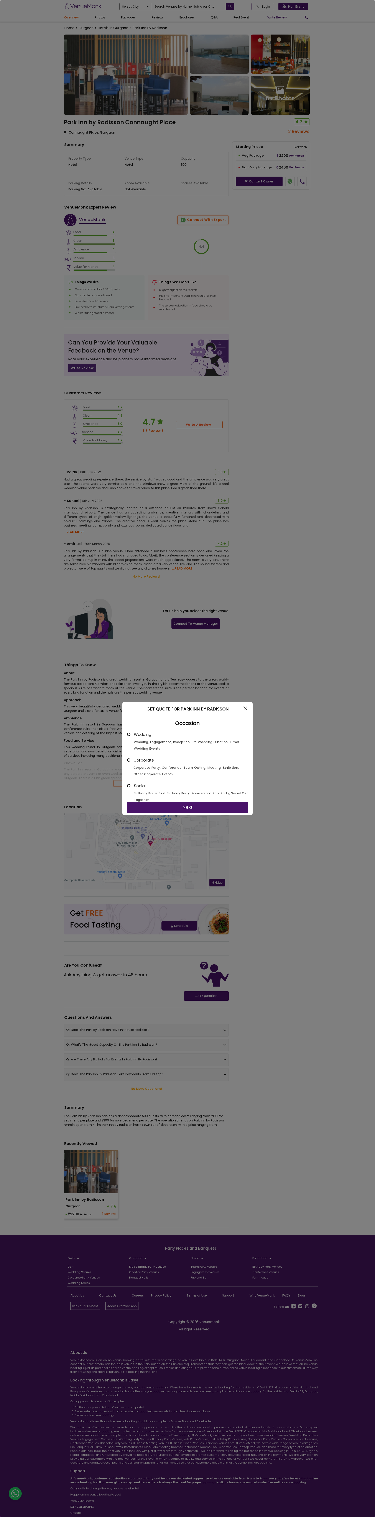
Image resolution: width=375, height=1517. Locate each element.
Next (187, 807)
